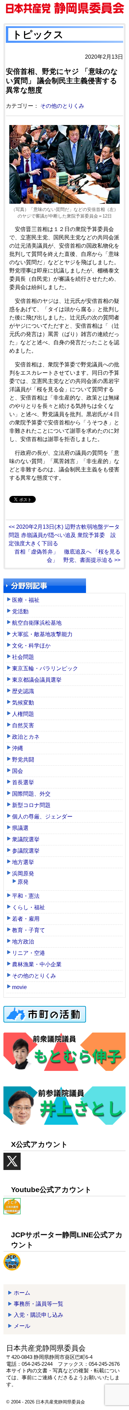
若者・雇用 (26, 919)
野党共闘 (23, 759)
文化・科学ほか (31, 646)
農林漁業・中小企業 (37, 964)
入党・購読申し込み (38, 1315)
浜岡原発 (23, 873)
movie (19, 987)
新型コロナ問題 (31, 805)
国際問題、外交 (31, 794)
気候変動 (23, 703)
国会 (17, 771)
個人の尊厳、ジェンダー (42, 816)
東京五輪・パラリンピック (45, 668)
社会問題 (23, 657)
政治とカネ (26, 737)
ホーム (22, 1293)
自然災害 (23, 725)
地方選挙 (23, 862)
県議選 (20, 828)
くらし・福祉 (28, 907)
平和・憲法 (26, 896)
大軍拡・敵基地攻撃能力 (42, 634)
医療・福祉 (26, 600)
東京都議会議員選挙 (37, 680)
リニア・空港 (28, 953)
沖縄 (17, 748)
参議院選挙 (26, 851)
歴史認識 (23, 691)
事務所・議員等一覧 (38, 1304)
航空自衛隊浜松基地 (37, 623)
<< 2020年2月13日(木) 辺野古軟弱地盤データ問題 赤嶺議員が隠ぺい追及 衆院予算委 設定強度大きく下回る (64, 535)
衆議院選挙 (26, 839)
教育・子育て (28, 930)
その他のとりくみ (62, 106)
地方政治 (23, 941)
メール (22, 1326)
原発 (23, 882)
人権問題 (23, 714)
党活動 (20, 611)
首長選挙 (23, 782)
